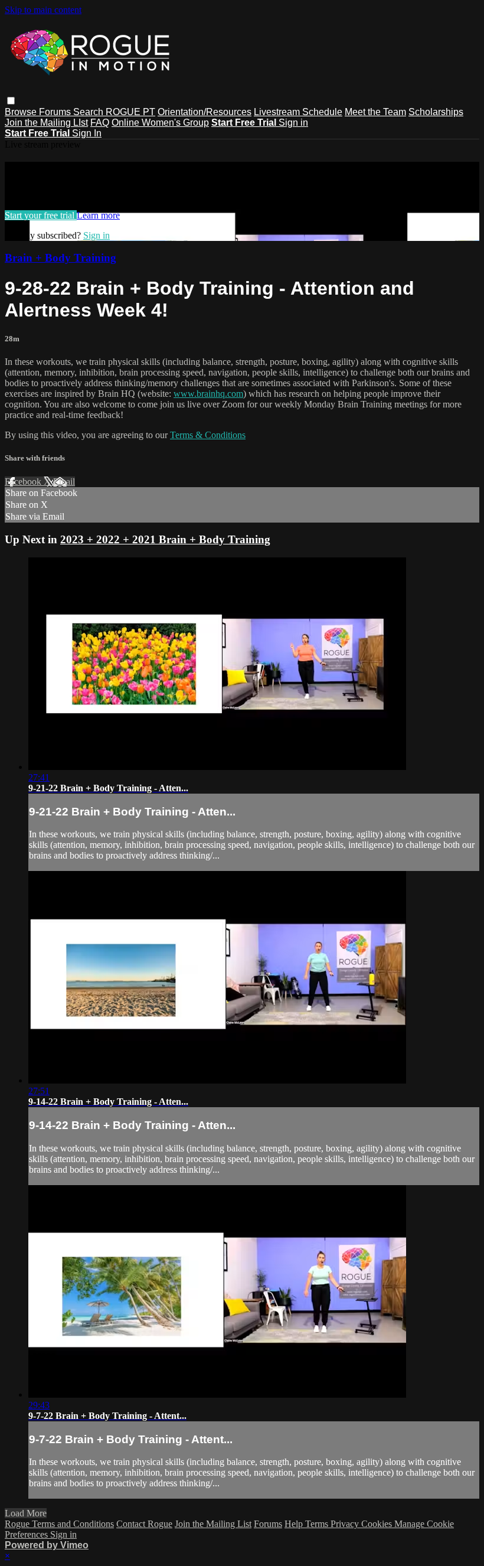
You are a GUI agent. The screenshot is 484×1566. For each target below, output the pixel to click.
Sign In (87, 133)
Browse (22, 112)
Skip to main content (43, 10)
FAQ (99, 123)
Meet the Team (375, 112)
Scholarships (435, 112)
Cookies (377, 1524)
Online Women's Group (160, 123)
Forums (56, 112)
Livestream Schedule (298, 112)
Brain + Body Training (60, 258)
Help (294, 1524)
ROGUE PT (130, 112)
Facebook (24, 482)
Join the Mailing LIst (46, 123)
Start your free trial (41, 215)
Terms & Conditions (208, 435)
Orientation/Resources (204, 112)
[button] (11, 101)
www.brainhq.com (208, 394)
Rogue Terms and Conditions (59, 1524)
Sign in (293, 123)
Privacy (346, 1524)
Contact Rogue (144, 1524)
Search (89, 112)
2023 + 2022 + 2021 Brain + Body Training (165, 539)
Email (64, 482)
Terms (318, 1524)
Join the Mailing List (213, 1524)
